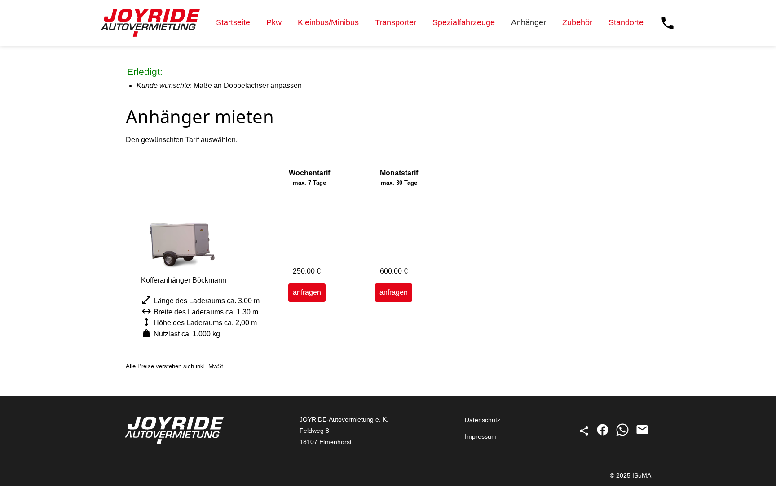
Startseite (233, 22)
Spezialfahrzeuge (463, 22)
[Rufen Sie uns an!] (667, 23)
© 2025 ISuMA (630, 475)
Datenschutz (482, 419)
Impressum (481, 436)
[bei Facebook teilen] (603, 434)
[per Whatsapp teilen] (623, 434)
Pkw (274, 22)
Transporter (395, 22)
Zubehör (577, 22)
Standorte (626, 22)
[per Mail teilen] (642, 434)
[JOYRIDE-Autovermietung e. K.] (150, 23)
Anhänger (528, 22)
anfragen (307, 292)
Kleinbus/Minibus (328, 22)
